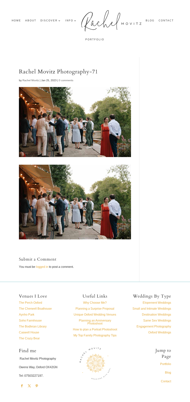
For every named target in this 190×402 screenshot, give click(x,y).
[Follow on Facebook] (22, 386)
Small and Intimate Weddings (151, 308)
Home (16, 20)
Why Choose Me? (95, 302)
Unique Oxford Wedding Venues (95, 314)
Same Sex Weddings (157, 320)
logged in (42, 266)
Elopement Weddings (157, 302)
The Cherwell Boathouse (35, 308)
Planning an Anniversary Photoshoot (95, 322)
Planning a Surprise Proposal (95, 308)
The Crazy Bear (29, 338)
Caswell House (29, 332)
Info (69, 20)
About (30, 20)
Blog (168, 372)
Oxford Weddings (159, 332)
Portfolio (94, 39)
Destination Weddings (156, 314)
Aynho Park (26, 314)
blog (150, 20)
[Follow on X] (29, 386)
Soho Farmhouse (30, 320)
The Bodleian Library (33, 326)
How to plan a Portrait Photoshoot (95, 329)
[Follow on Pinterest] (37, 386)
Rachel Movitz (30, 80)
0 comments (66, 80)
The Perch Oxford (30, 302)
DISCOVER (49, 20)
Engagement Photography (154, 326)
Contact (166, 20)
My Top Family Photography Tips (95, 335)
